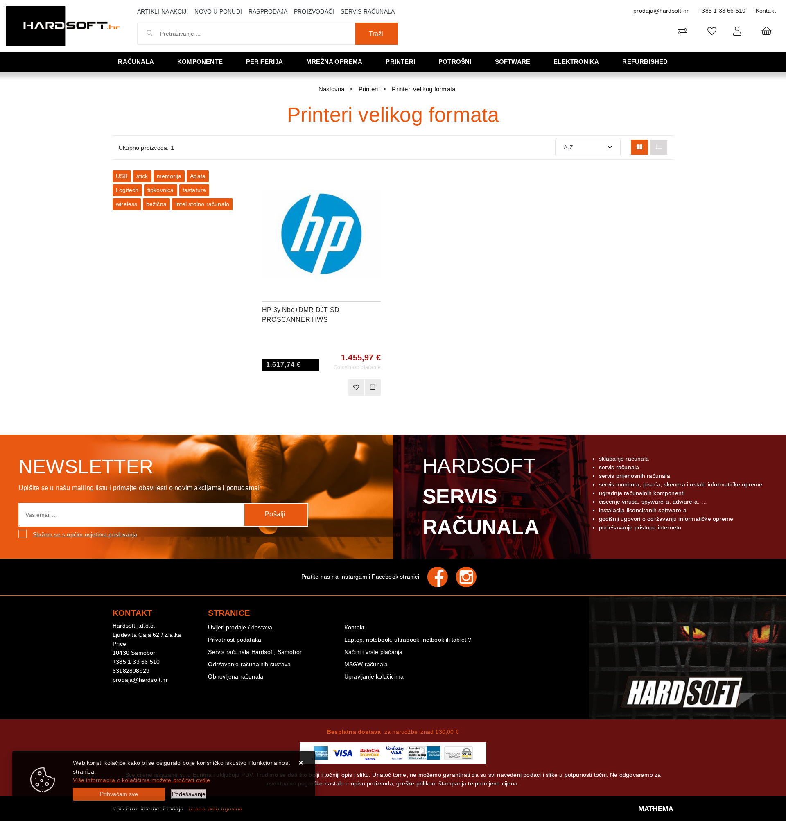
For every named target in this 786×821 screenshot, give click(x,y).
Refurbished (645, 61)
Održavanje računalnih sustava (249, 664)
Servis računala (368, 11)
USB (122, 176)
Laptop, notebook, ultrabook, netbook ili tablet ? (408, 639)
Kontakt (766, 10)
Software (513, 61)
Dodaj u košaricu (310, 387)
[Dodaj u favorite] (374, 203)
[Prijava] (737, 30)
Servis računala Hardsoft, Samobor (255, 652)
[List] (658, 147)
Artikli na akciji (162, 11)
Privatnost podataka (234, 639)
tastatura (194, 190)
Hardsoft (480, 496)
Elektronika (576, 61)
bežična (156, 204)
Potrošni (455, 61)
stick (142, 176)
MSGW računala (366, 664)
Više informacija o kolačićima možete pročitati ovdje (141, 780)
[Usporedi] (374, 182)
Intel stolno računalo (202, 204)
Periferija (264, 61)
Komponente (200, 61)
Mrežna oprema (334, 61)
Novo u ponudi (218, 11)
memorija (169, 176)
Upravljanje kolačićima (374, 676)
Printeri (400, 61)
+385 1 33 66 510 (721, 10)
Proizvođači (314, 11)
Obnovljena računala (235, 676)
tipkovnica (160, 190)
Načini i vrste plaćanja (373, 652)
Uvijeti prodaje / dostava (240, 627)
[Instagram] (470, 577)
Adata (198, 176)
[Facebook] (441, 577)
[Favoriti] (356, 387)
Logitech (127, 190)
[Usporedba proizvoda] (372, 387)
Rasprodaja (267, 11)
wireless (127, 204)
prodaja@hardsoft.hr (661, 10)
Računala (136, 61)
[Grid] (639, 147)
